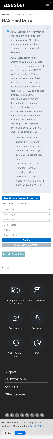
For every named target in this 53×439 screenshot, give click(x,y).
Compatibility (17, 14)
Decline (8, 433)
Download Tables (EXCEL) (26, 245)
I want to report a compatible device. (21, 198)
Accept (20, 433)
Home (6, 14)
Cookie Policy (37, 426)
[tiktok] (7, 415)
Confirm (27, 240)
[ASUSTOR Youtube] (37, 415)
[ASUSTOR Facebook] (17, 415)
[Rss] (32, 415)
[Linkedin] (12, 415)
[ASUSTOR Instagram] (22, 415)
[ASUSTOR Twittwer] (27, 415)
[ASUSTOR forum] (42, 415)
